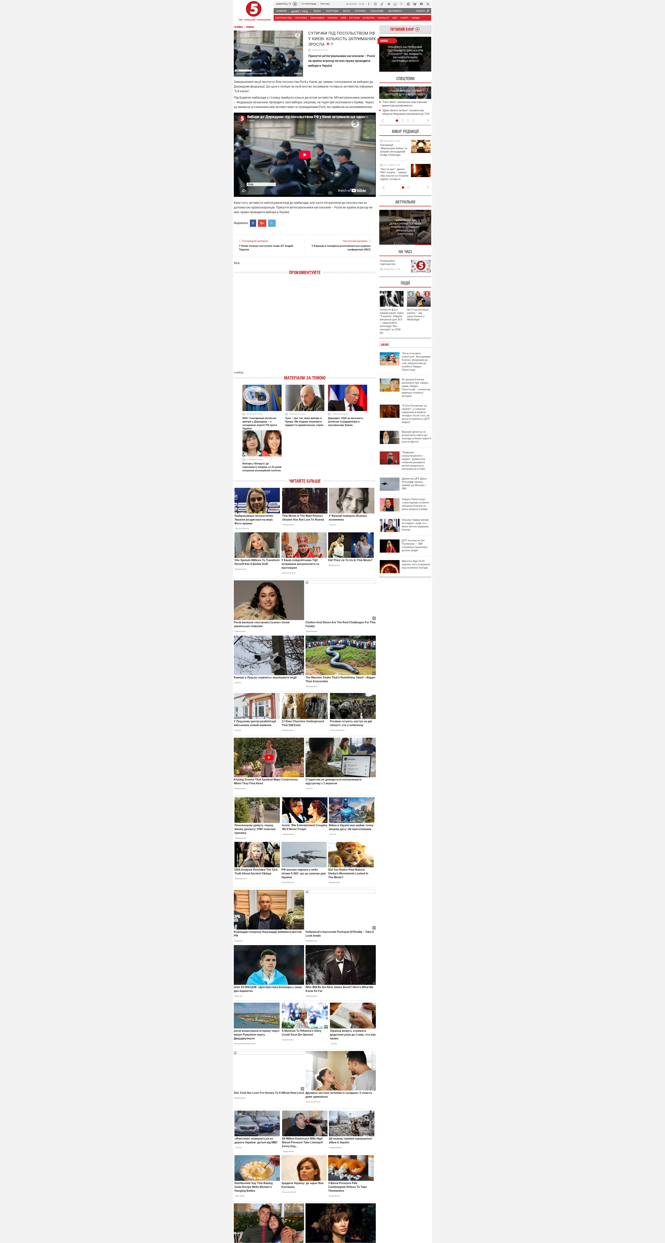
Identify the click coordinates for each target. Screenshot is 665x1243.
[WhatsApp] (395, 4)
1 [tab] (392, 71)
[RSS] (428, 4)
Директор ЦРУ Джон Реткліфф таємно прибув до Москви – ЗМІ (414, 483)
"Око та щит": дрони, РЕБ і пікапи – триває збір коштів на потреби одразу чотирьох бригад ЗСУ (394, 176)
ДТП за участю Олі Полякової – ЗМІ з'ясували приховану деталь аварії (414, 545)
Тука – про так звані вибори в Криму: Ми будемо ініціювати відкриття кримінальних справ (304, 422)
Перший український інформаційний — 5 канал (254, 11)
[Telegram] (388, 4)
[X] (401, 4)
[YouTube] (421, 4)
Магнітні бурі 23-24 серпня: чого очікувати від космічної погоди (416, 564)
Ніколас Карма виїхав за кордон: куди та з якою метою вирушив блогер (415, 524)
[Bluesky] (414, 4)
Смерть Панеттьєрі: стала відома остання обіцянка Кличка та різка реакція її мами (415, 504)
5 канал (298, 73)
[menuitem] (281, 11)
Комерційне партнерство (388, 262)
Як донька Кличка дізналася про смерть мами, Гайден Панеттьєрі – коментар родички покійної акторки (416, 388)
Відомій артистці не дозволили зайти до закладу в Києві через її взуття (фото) (416, 436)
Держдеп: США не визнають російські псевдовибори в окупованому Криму (345, 422)
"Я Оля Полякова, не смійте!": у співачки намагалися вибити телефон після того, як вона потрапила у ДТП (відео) (416, 414)
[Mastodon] (408, 4)
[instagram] (375, 4)
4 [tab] (413, 120)
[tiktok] (382, 4)
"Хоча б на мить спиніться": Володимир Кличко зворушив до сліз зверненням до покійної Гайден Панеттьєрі (416, 361)
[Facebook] (368, 4)
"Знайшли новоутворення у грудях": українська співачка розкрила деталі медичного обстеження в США (413, 460)
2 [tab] (418, 71)
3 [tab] (408, 120)
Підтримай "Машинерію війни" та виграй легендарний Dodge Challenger (393, 149)
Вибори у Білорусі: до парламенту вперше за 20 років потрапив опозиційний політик (261, 467)
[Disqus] (305, 326)
